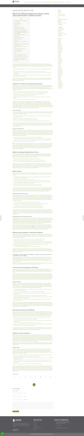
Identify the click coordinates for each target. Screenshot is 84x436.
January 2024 (60, 70)
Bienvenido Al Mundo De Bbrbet (19, 37)
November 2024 (60, 61)
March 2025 (59, 57)
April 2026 (59, 43)
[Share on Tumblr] (35, 377)
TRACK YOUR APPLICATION (62, 22)
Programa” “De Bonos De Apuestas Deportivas (21, 20)
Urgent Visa (59, 23)
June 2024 (59, 64)
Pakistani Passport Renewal (62, 33)
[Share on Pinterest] (25, 377)
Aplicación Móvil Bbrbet (17, 23)
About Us (34, 423)
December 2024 (60, 60)
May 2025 (59, 55)
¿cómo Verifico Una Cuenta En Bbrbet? (19, 58)
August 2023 (60, 75)
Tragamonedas (16, 40)
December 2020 (60, 83)
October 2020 (60, 85)
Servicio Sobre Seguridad (17, 51)
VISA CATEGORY (60, 24)
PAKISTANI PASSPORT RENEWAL (62, 19)
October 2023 (60, 73)
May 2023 (59, 78)
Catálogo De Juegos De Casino (18, 50)
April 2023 (59, 79)
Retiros (15, 52)
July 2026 (59, 40)
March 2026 (59, 44)
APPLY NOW (60, 12)
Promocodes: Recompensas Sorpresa (19, 48)
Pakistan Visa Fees (60, 32)
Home (59, 18)
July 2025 (59, 53)
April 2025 (59, 56)
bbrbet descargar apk (36, 107)
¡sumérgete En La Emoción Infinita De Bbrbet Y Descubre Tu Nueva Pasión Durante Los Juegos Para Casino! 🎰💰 (21, 32)
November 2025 (60, 49)
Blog (58, 13)
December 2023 (60, 71)
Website (25, 399)
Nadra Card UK (60, 30)
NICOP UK (59, 31)
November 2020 (60, 84)
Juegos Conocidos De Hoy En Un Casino (20, 54)
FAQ (58, 16)
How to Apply (35, 421)
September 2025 (60, 51)
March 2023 (59, 80)
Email (25, 396)
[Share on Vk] (40, 377)
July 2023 (59, 76)
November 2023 (60, 72)
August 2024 (60, 62)
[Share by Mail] (50, 377)
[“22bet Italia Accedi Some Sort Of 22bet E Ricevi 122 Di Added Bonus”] (1, 218)
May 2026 (59, 42)
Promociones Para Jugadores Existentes (20, 34)
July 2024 (59, 63)
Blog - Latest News (16, 5)
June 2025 (59, 54)
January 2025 (60, 59)
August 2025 (60, 52)
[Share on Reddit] (45, 377)
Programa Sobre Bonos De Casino (19, 27)
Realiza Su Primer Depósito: (18, 38)
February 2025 (60, 58)
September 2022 (60, 82)
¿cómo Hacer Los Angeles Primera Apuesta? (20, 55)
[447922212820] (2, 433)
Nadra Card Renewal (61, 28)
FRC (58, 17)
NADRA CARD (35, 429)
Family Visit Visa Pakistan (61, 15)
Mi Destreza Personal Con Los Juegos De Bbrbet (21, 56)
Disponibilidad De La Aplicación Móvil (19, 28)
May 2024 (59, 65)
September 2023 (60, 74)
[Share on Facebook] (15, 377)
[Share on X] (20, 377)
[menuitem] (25, 2)
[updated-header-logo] (16, 2)
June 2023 (59, 77)
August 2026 (60, 39)
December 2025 (60, 48)
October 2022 (60, 81)
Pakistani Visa (60, 34)
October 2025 (60, 50)
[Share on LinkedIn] (30, 377)
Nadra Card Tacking (61, 29)
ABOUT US (59, 11)
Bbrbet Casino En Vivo (17, 24)
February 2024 (60, 69)
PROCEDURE (60, 20)
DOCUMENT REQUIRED (61, 14)
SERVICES (59, 21)
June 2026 (59, 41)
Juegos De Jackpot (16, 36)
